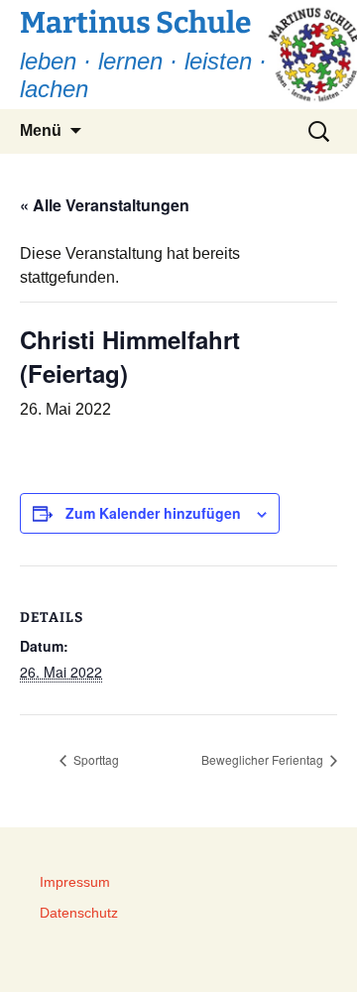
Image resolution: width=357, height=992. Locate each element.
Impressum (75, 882)
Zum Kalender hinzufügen (153, 513)
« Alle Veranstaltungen (104, 204)
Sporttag (94, 759)
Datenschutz (79, 913)
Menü (40, 130)
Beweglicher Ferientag (263, 759)
